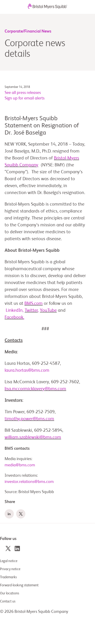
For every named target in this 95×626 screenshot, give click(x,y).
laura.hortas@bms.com (27, 370)
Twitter (32, 310)
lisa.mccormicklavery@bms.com (35, 389)
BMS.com (33, 303)
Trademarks (8, 577)
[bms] (47, 8)
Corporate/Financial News (28, 31)
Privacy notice (10, 569)
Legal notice (8, 561)
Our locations (9, 593)
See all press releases (23, 93)
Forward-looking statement (19, 585)
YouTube (48, 310)
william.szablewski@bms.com (33, 437)
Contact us (7, 601)
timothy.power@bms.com (29, 419)
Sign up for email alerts (25, 98)
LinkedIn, (14, 310)
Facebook (14, 317)
